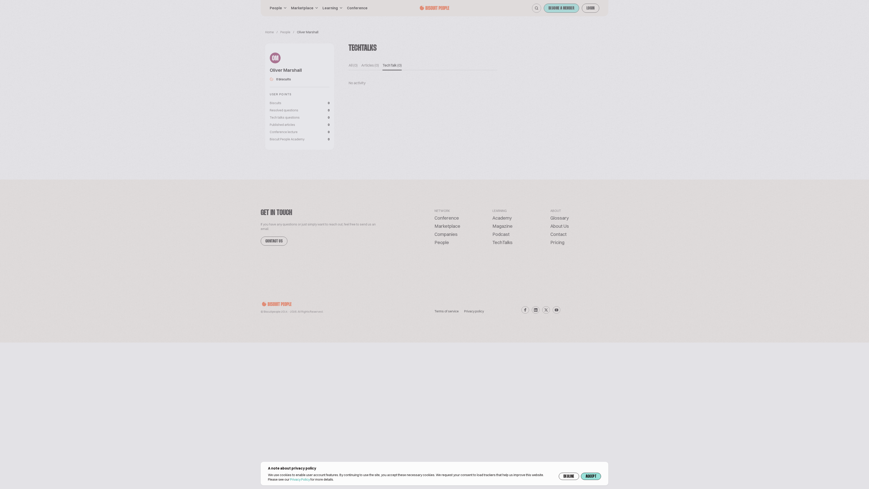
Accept (591, 477)
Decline (568, 477)
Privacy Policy (300, 479)
